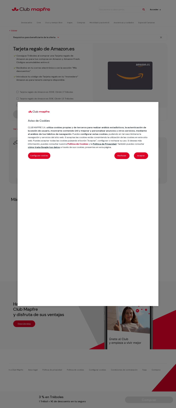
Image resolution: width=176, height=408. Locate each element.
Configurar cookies (39, 155)
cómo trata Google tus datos (44, 147)
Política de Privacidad (104, 144)
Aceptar (141, 155)
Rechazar (122, 155)
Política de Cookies (77, 144)
